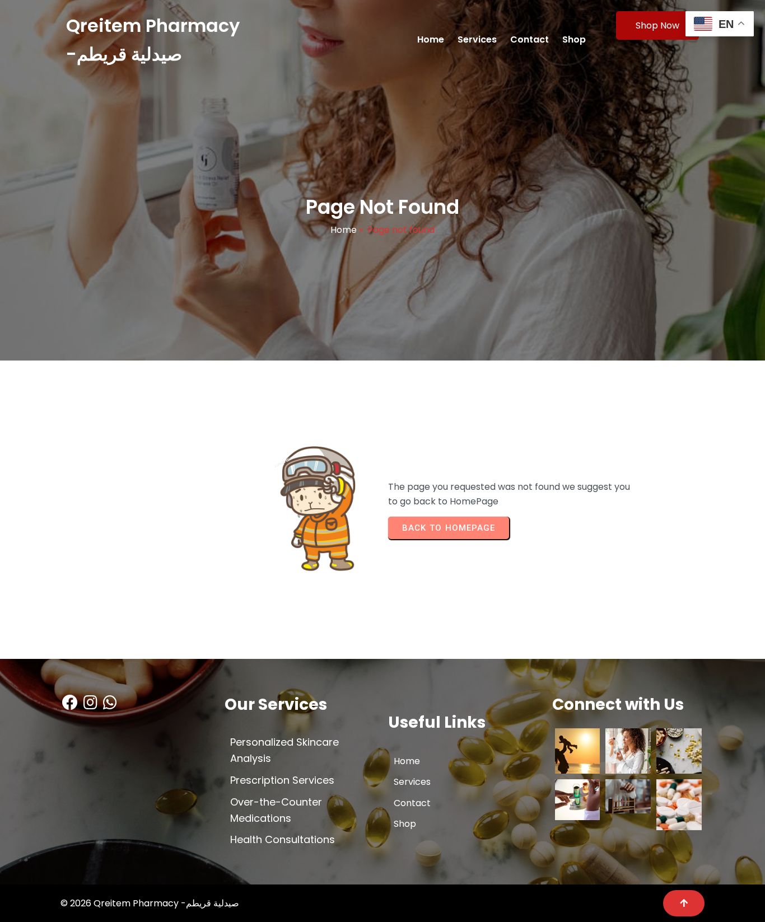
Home (343, 229)
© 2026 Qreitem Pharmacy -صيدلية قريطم (149, 903)
